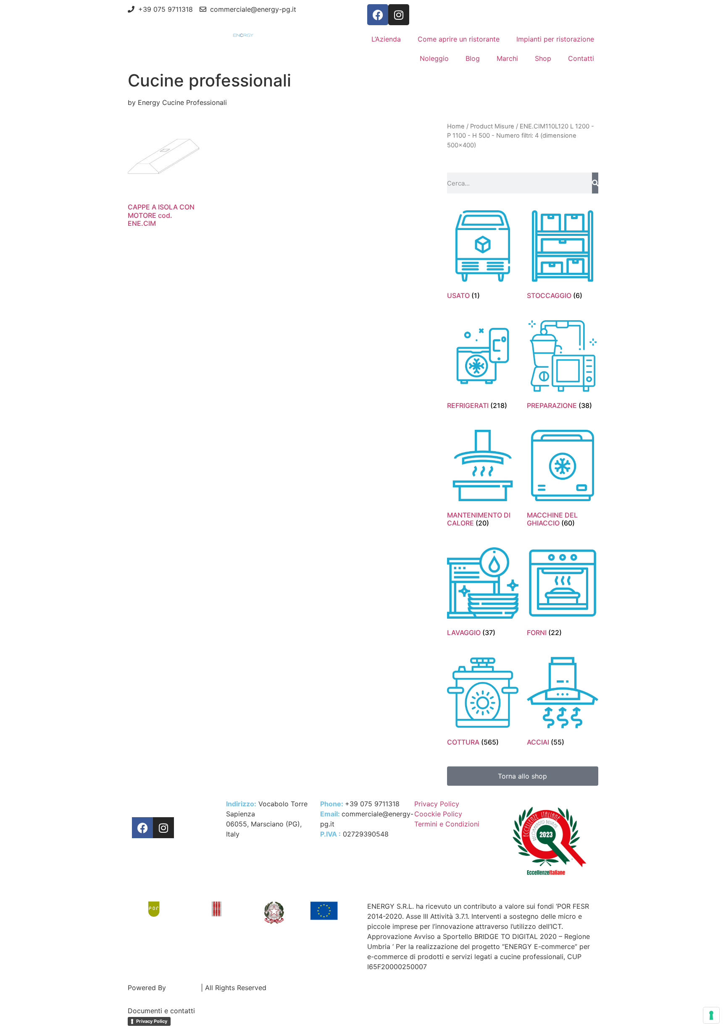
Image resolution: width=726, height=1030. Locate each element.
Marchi (507, 58)
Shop (543, 58)
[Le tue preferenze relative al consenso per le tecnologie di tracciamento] (711, 1015)
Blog (473, 58)
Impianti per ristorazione (555, 39)
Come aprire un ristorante (459, 39)
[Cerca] (595, 183)
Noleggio (434, 58)
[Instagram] (398, 14)
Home (456, 126)
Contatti (581, 58)
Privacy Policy (151, 1021)
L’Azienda (386, 39)
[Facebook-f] (377, 14)
